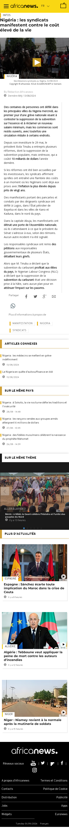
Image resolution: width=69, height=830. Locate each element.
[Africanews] (24, 6)
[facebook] (62, 763)
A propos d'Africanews (15, 780)
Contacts (7, 789)
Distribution (9, 797)
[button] (37, 62)
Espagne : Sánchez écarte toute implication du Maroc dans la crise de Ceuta (34, 588)
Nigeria (45, 323)
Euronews (61, 814)
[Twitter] (43, 763)
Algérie (10, 646)
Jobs (4, 805)
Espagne (10, 578)
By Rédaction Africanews (18, 92)
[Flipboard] (53, 763)
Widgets (7, 814)
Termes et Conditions (53, 780)
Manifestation (22, 323)
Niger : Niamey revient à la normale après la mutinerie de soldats (32, 722)
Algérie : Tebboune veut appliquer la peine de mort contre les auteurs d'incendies (33, 656)
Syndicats (19, 330)
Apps (64, 805)
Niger (9, 714)
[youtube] (33, 763)
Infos (7, 15)
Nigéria (12, 76)
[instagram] (34, 769)
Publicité (61, 797)
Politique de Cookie (55, 789)
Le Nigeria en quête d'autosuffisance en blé (27, 372)
